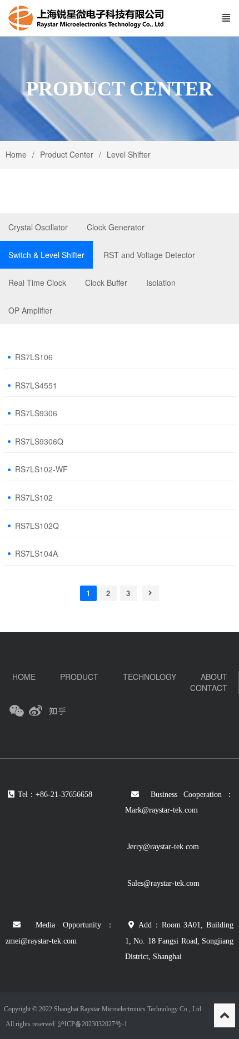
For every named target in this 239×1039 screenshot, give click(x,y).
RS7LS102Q (37, 526)
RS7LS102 (34, 497)
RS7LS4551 (36, 385)
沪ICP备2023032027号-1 (91, 1024)
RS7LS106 (34, 357)
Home (16, 154)
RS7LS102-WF (41, 469)
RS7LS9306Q (39, 441)
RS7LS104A (36, 553)
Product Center (66, 154)
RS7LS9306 (36, 413)
